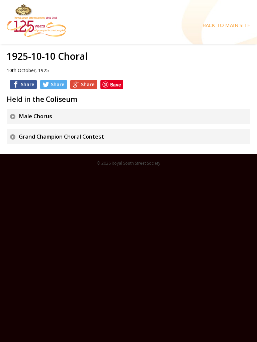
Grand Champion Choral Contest (61, 136)
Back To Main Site (226, 25)
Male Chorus (35, 116)
